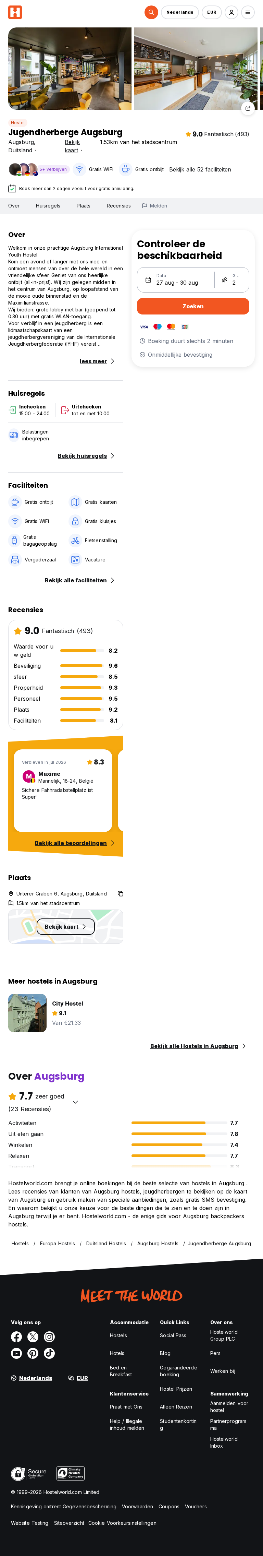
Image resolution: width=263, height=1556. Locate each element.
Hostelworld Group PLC (224, 1335)
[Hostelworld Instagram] (49, 1336)
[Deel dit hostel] (248, 108)
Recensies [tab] (119, 206)
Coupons (169, 1506)
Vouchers (196, 1506)
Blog (165, 1353)
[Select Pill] (151, 12)
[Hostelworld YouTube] (16, 1353)
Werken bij (222, 1371)
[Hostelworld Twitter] (32, 1336)
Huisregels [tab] (48, 206)
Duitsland (20, 150)
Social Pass (173, 1335)
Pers (215, 1353)
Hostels (118, 1335)
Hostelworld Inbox (224, 1442)
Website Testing (30, 1523)
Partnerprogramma (228, 1424)
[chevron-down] (75, 1102)
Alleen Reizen (176, 1407)
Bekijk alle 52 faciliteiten (200, 169)
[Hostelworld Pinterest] (32, 1353)
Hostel (18, 122)
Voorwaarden (137, 1506)
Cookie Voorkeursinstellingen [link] (122, 1523)
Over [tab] (14, 206)
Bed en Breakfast (121, 1371)
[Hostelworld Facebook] (16, 1336)
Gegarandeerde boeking (178, 1371)
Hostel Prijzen (176, 1389)
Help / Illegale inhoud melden (127, 1424)
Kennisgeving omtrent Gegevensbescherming (63, 1506)
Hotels (117, 1353)
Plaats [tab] (83, 206)
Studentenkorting (178, 1424)
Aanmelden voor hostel (229, 1406)
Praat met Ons (126, 1407)
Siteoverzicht (69, 1523)
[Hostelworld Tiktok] (49, 1353)
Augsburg (21, 142)
